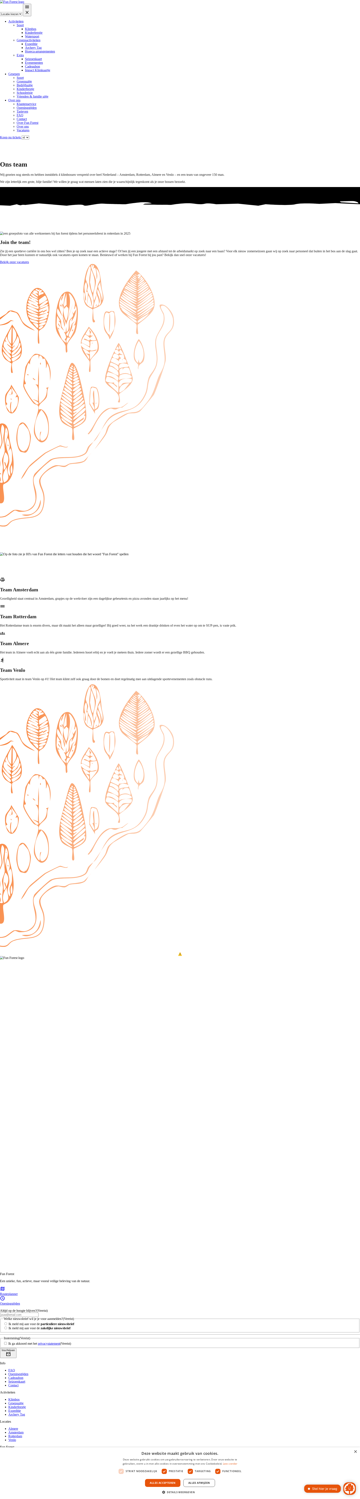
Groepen (14, 74)
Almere (13, 1428)
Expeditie (31, 44)
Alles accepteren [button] (162, 1483)
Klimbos (30, 29)
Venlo (12, 1440)
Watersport (32, 36)
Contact (22, 119)
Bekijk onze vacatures (14, 262)
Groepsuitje (24, 81)
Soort (20, 25)
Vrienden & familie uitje (32, 96)
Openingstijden (27, 107)
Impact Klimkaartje (37, 70)
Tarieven (22, 111)
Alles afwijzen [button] (199, 1483)
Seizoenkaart (33, 59)
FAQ (20, 115)
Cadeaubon (32, 66)
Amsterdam (16, 1432)
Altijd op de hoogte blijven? (24, 1310)
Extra (20, 55)
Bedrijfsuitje (25, 85)
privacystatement (49, 1343)
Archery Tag (33, 47)
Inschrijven (8, 1353)
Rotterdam (15, 1436)
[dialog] (180, 1473)
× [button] (355, 1451)
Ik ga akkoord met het (39, 1343)
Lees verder (230, 1463)
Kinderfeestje (33, 32)
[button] (180, 1492)
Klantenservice (26, 104)
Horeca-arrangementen (40, 51)
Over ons (14, 100)
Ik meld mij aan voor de (41, 1324)
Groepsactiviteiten (28, 40)
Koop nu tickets (11, 137)
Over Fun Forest (27, 122)
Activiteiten (16, 21)
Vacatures (23, 130)
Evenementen (34, 62)
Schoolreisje (25, 92)
